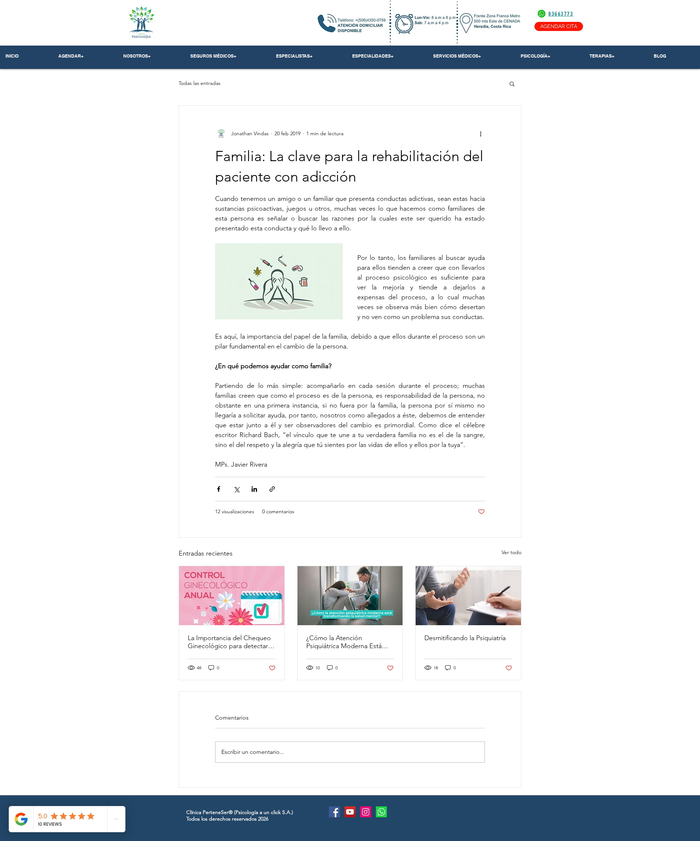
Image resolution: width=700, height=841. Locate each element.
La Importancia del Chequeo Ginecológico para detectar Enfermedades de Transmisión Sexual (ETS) (231, 642)
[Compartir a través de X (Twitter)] (236, 489)
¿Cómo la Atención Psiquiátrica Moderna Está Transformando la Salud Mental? (344, 642)
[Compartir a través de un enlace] (272, 489)
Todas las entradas (200, 83)
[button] (151, 56)
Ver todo (511, 552)
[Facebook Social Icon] (334, 811)
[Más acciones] (480, 133)
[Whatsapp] (381, 811)
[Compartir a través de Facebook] (218, 489)
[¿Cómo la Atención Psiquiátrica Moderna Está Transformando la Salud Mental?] (350, 595)
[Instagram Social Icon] (365, 811)
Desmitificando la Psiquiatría (465, 638)
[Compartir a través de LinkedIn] (254, 489)
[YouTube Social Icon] (350, 811)
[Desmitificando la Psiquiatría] (468, 595)
